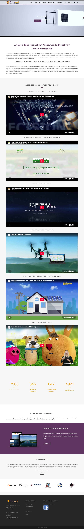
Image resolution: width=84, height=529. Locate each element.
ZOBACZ (38, 20)
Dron (26, 509)
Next (43, 474)
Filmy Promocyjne (29, 504)
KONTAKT (46, 20)
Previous (41, 474)
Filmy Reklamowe (29, 506)
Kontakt (47, 443)
